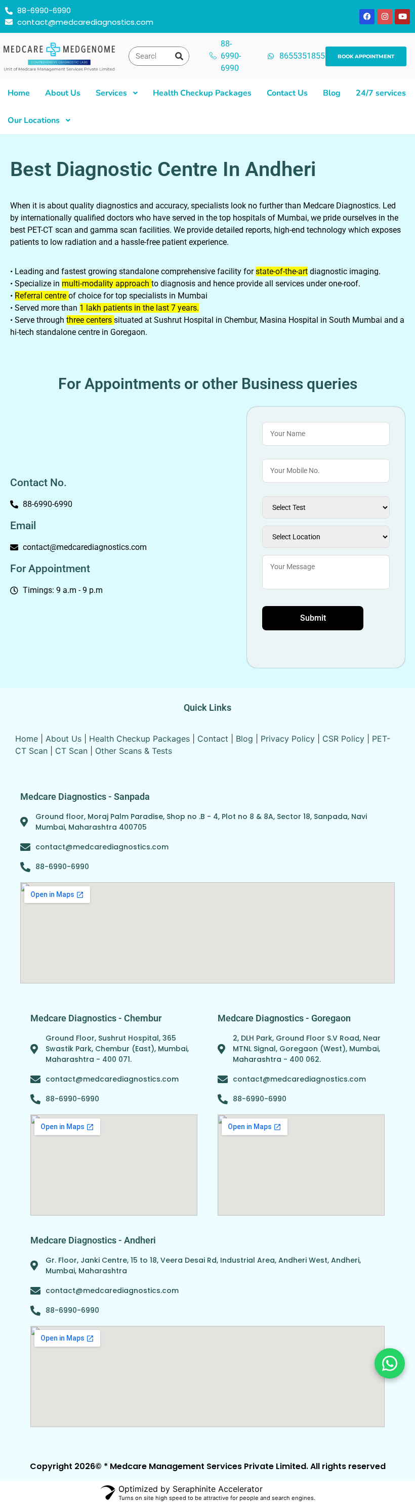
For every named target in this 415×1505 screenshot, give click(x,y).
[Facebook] (367, 16)
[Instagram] (384, 16)
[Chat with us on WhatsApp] (390, 1363)
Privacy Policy (288, 739)
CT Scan (71, 751)
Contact (212, 739)
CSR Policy (343, 739)
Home (26, 739)
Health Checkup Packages (139, 739)
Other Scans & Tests (133, 751)
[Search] (179, 56)
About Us (63, 739)
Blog (244, 739)
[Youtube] (402, 16)
